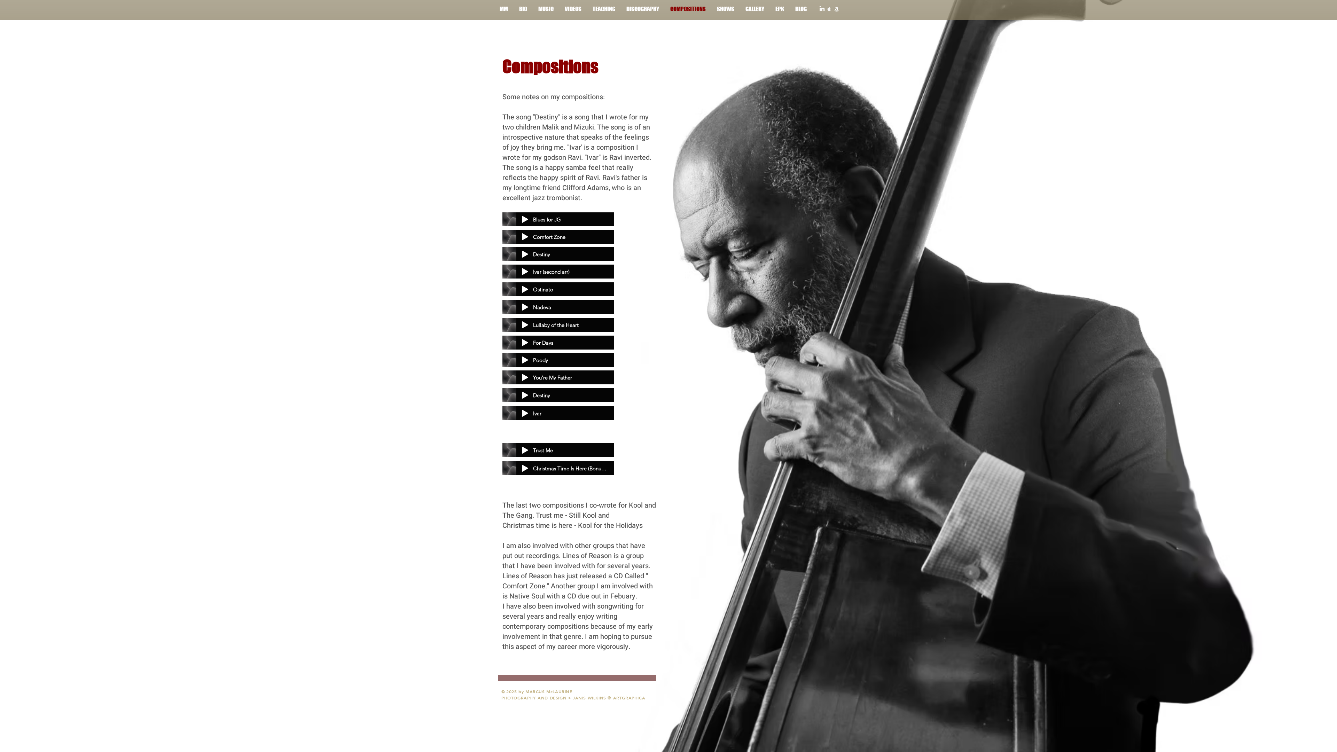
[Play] (525, 219)
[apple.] (829, 9)
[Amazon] (837, 9)
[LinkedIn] (822, 9)
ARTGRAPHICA (629, 697)
